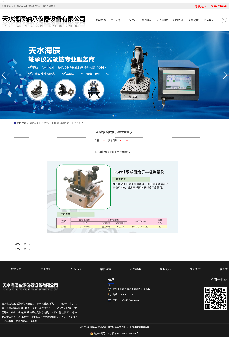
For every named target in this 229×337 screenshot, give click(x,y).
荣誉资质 (195, 269)
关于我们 (46, 269)
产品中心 (46, 123)
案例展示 (105, 269)
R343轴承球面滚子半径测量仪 (67, 123)
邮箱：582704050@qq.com (126, 300)
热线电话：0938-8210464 (211, 6)
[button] (113, 116)
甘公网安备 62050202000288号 (123, 333)
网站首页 (34, 123)
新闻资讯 (165, 269)
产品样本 (135, 269)
